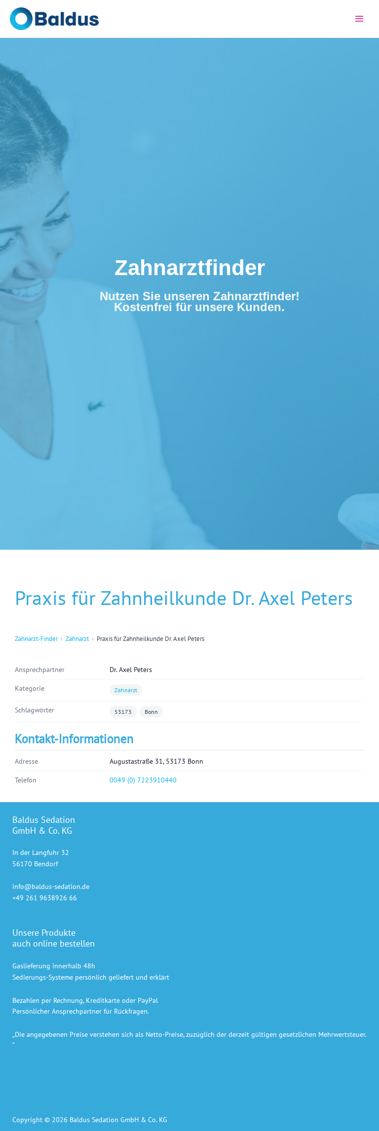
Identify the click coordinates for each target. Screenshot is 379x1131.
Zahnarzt (77, 639)
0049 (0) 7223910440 (143, 780)
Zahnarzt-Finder (36, 639)
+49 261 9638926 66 (44, 897)
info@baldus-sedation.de (50, 886)
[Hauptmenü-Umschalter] (359, 19)
